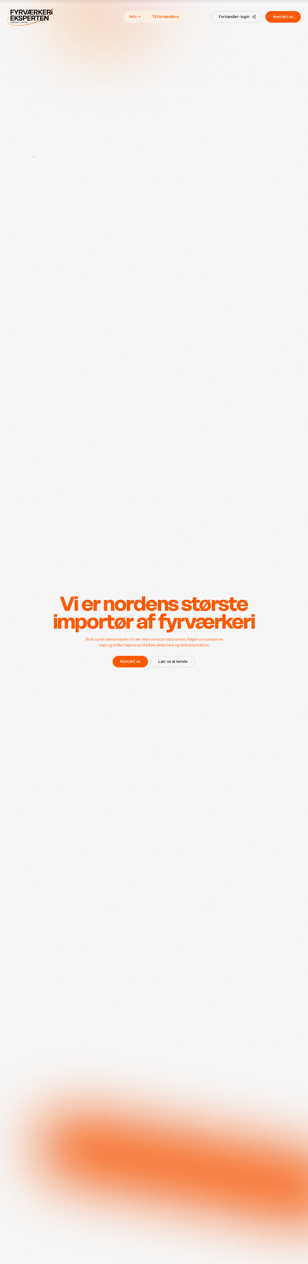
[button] (135, 17)
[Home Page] (30, 16)
